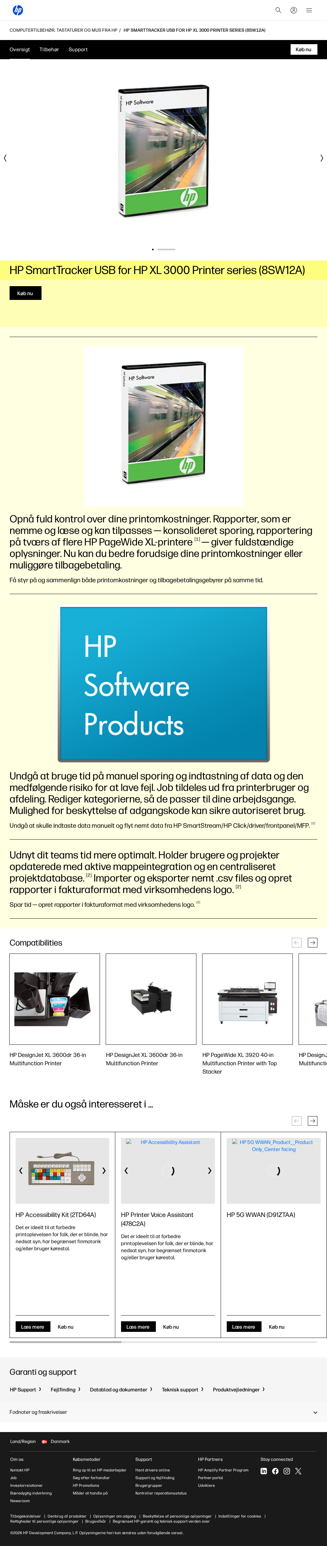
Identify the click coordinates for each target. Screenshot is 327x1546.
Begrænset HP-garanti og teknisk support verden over (161, 1521)
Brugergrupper (148, 1485)
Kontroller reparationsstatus (161, 1493)
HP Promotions (86, 1485)
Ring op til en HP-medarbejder (99, 1470)
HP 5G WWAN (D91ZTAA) (261, 1215)
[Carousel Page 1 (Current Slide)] (161, 249)
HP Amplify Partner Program (223, 1470)
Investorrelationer (26, 1485)
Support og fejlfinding (154, 1478)
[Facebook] (275, 1471)
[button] (313, 943)
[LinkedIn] (264, 1471)
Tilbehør (49, 49)
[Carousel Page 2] (174, 249)
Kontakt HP (19, 1470)
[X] (298, 1471)
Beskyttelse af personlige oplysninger (177, 1516)
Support (78, 49)
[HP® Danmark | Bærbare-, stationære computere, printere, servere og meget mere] (18, 10)
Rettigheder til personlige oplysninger (44, 1521)
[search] (278, 10)
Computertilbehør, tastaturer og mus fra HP (63, 30)
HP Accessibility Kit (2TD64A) (56, 1215)
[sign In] (293, 10)
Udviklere (206, 1485)
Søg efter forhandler (91, 1478)
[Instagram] (287, 1471)
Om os (17, 1459)
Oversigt (20, 49)
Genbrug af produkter (67, 1516)
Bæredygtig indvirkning (31, 1493)
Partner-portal (210, 1478)
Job (13, 1478)
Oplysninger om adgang (114, 1516)
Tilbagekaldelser (25, 1516)
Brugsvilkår (95, 1521)
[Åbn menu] (309, 10)
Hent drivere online (152, 1470)
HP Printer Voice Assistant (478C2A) (157, 1219)
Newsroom (20, 1501)
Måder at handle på (90, 1493)
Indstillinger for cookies (239, 1516)
